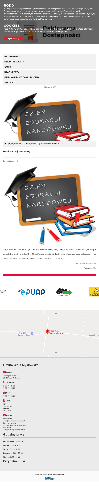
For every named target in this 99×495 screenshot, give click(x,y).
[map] (49, 333)
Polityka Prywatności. (42, 19)
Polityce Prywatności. (61, 31)
